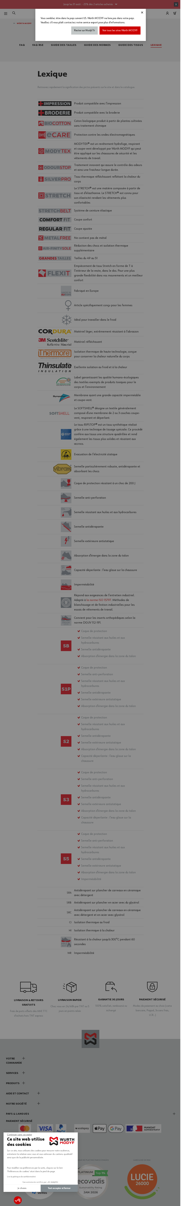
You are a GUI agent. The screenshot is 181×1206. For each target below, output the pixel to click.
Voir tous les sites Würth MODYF (120, 30)
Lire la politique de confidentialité (21, 1177)
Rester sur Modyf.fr (84, 30)
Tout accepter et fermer (59, 1188)
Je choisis (22, 1188)
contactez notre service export (81, 22)
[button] (18, 1200)
